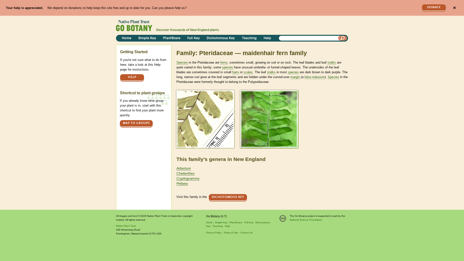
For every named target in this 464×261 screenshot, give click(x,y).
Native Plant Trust (126, 226)
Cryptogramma (187, 178)
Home (126, 38)
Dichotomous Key (221, 38)
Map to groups (136, 123)
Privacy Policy (213, 232)
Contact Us (246, 232)
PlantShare (171, 38)
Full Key (193, 38)
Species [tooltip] (182, 62)
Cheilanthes (185, 173)
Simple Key (147, 38)
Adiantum (183, 168)
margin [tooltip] (295, 77)
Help (267, 38)
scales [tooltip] (248, 72)
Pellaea (182, 183)
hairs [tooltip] (235, 72)
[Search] (342, 38)
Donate (434, 7)
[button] (205, 119)
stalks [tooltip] (331, 62)
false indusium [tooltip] (314, 77)
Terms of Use (231, 232)
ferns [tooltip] (223, 62)
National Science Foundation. (306, 219)
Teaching (249, 38)
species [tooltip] (227, 67)
